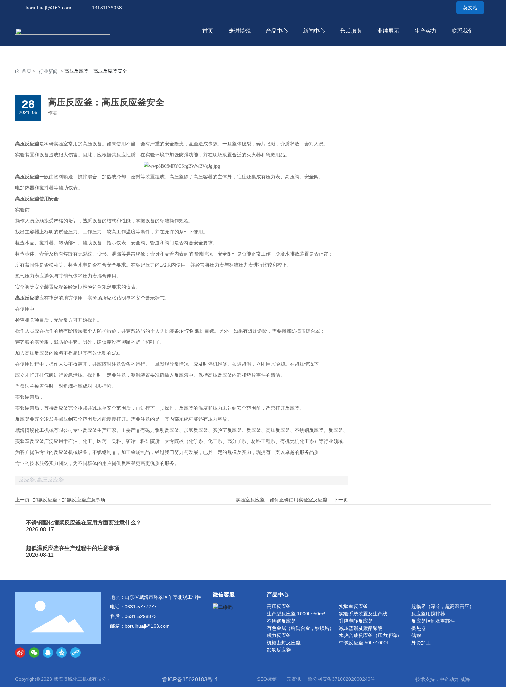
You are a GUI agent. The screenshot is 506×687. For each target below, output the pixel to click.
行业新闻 (48, 71)
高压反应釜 (279, 606)
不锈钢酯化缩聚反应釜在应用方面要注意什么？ (83, 522)
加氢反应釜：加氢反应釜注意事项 (69, 499)
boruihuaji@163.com (48, 7)
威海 (465, 679)
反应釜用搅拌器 (428, 613)
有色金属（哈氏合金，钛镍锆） (300, 628)
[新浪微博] (20, 652)
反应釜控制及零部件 (433, 621)
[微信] (34, 652)
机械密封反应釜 (284, 642)
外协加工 (421, 642)
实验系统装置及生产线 (363, 613)
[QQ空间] (61, 652)
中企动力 (449, 679)
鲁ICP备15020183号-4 (190, 680)
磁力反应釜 (279, 635)
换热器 (418, 628)
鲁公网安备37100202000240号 (341, 679)
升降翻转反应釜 (356, 621)
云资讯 (293, 679)
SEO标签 (267, 679)
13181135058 (107, 7)
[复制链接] (75, 652)
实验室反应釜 (353, 606)
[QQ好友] (48, 652)
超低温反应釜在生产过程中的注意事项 (72, 548)
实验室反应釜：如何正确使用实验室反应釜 (281, 499)
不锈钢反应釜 (281, 621)
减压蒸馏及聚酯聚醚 (360, 628)
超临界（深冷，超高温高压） (442, 606)
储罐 (416, 635)
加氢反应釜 (279, 650)
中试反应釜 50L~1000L (364, 642)
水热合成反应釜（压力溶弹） (370, 635)
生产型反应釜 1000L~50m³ (296, 613)
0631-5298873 (141, 616)
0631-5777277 (141, 607)
